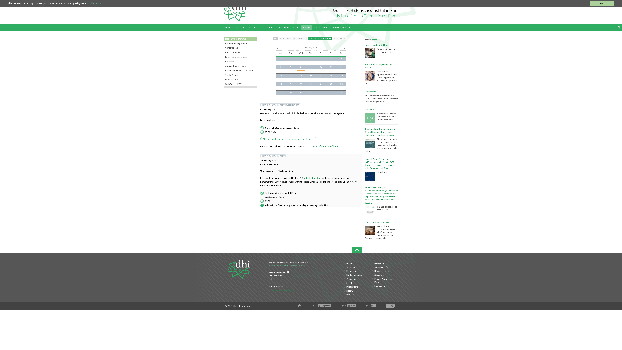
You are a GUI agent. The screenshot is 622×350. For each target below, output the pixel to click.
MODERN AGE (300, 38)
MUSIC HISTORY (340, 38)
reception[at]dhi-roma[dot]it (282, 290)
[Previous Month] (278, 48)
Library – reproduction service (378, 222)
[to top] (357, 250)
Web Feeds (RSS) (233, 84)
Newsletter (369, 109)
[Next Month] (344, 48)
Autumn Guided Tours (235, 65)
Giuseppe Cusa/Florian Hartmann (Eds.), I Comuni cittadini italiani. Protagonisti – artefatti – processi (380, 132)
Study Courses (232, 75)
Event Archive (232, 79)
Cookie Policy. (94, 3)
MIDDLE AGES (285, 38)
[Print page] (299, 306)
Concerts (229, 61)
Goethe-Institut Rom (311, 178)
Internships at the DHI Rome (377, 45)
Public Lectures (232, 52)
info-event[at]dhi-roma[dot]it (324, 146)
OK (601, 3)
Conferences (231, 47)
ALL (275, 38)
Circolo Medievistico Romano (239, 70)
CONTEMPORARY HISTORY (320, 38)
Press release (370, 91)
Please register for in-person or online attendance (287, 139)
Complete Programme (236, 43)
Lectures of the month (236, 56)
